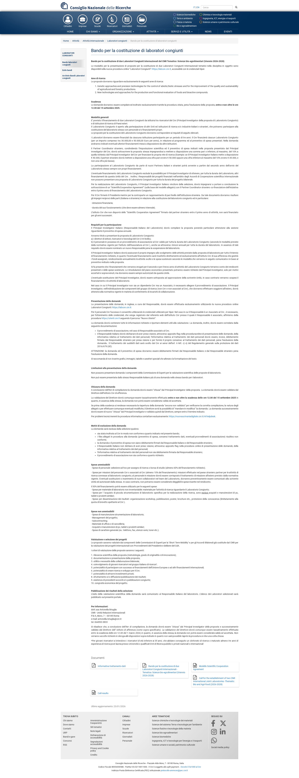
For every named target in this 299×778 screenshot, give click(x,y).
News (208, 31)
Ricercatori (112, 26)
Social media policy (220, 747)
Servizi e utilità (181, 31)
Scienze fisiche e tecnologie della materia (171, 728)
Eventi (228, 31)
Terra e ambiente (184, 18)
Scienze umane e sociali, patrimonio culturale (173, 745)
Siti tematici (96, 727)
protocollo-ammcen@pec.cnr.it (174, 770)
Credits (93, 755)
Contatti (67, 728)
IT (194, 7)
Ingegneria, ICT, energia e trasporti (219, 18)
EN (198, 7)
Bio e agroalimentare (186, 26)
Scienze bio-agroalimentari (165, 732)
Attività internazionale (93, 41)
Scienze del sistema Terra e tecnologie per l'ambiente (177, 724)
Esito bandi (67, 70)
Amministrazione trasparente (98, 721)
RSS (65, 745)
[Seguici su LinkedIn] (223, 732)
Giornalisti (127, 26)
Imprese (82, 26)
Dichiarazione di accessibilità (98, 736)
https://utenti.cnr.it (111, 318)
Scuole (97, 26)
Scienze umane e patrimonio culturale (220, 22)
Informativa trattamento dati (112, 666)
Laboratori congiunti (117, 41)
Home (70, 31)
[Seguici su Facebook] (213, 723)
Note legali (95, 731)
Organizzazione (122, 31)
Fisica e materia (184, 22)
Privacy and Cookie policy (99, 749)
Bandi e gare (69, 736)
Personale (142, 26)
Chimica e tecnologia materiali (217, 14)
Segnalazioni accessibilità (96, 742)
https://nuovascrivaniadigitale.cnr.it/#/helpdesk (192, 416)
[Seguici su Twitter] (223, 723)
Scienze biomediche (185, 14)
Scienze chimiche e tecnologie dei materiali (172, 720)
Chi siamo (92, 31)
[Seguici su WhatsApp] (214, 740)
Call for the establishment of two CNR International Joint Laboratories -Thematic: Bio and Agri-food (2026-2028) (214, 681)
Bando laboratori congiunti (69, 63)
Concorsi (67, 741)
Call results (103, 693)
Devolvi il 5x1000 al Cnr (191, 767)
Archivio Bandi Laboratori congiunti (73, 76)
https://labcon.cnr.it (161, 69)
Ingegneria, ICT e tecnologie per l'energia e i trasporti (177, 741)
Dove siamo (68, 724)
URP (65, 732)
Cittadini (68, 26)
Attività (152, 31)
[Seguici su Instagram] (214, 732)
